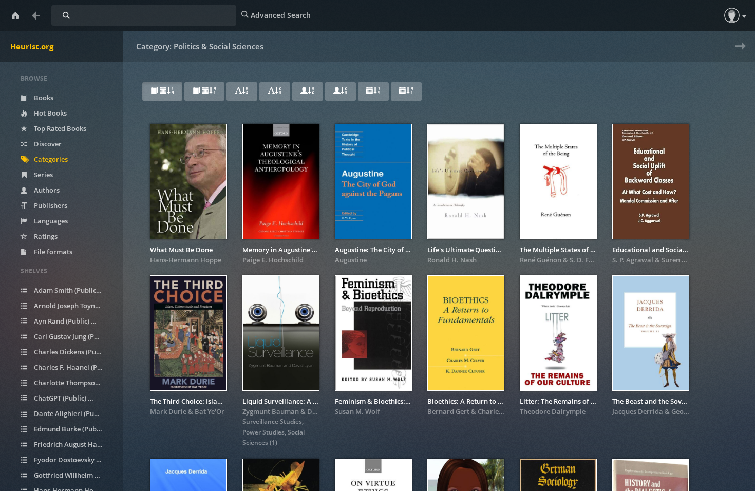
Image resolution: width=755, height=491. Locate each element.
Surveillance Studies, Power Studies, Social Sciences (273, 432)
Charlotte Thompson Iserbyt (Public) (74, 382)
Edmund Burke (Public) (74, 428)
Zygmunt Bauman (270, 411)
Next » (738, 53)
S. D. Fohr (585, 260)
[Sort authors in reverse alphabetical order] (340, 91)
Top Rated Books (59, 128)
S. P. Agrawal (632, 260)
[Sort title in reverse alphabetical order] (274, 91)
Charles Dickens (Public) (74, 351)
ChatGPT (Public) (65, 398)
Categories (50, 159)
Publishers (49, 205)
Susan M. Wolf (357, 411)
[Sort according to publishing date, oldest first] (406, 91)
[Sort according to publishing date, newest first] (373, 91)
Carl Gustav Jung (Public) (74, 336)
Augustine (351, 260)
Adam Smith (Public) (71, 290)
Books (42, 97)
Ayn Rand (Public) (67, 321)
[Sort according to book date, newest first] (162, 91)
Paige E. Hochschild (273, 260)
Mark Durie (168, 411)
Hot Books (49, 113)
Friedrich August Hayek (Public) (74, 444)
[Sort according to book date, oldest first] (204, 91)
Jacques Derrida (637, 411)
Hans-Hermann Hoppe (185, 260)
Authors (46, 190)
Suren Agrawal (685, 260)
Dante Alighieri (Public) (74, 413)
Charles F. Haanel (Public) (74, 367)
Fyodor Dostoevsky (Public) (74, 459)
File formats (52, 251)
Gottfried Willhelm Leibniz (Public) (74, 475)
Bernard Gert (448, 411)
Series (42, 174)
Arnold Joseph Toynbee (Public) (74, 305)
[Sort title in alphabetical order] (241, 91)
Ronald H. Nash (452, 260)
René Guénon (540, 260)
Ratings (45, 236)
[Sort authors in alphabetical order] (307, 91)
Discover (47, 143)
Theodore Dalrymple (553, 411)
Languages (50, 220)
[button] (731, 15)
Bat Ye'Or (209, 411)
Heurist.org (31, 46)
